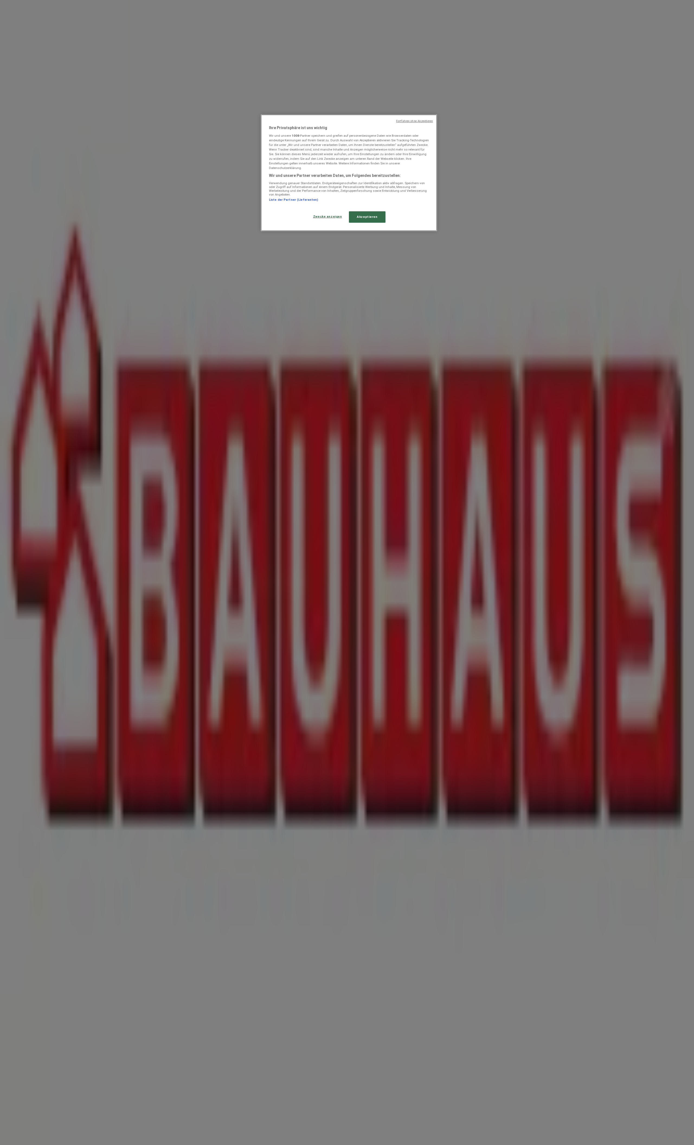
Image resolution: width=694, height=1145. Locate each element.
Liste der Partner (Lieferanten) (293, 200)
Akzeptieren (367, 217)
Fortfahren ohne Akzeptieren (414, 121)
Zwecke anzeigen (327, 216)
